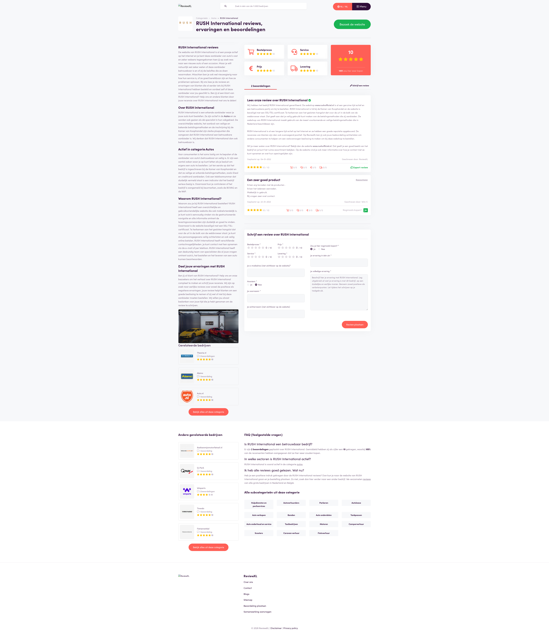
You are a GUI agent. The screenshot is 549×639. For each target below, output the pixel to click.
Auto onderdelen (324, 515)
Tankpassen (356, 515)
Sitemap (248, 599)
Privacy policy (290, 628)
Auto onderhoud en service (258, 524)
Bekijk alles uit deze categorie (208, 411)
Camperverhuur (356, 524)
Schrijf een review (360, 85)
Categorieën (202, 18)
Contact (248, 587)
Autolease (356, 502)
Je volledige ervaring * (320, 271)
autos (300, 464)
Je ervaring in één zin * (321, 255)
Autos (213, 18)
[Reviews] (185, 6)
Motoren (324, 524)
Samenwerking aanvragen (257, 611)
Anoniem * (252, 281)
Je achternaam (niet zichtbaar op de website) (268, 306)
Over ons (248, 581)
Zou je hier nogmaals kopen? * (324, 245)
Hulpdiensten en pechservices (258, 504)
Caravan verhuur (291, 533)
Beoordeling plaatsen (255, 605)
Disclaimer (276, 628)
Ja (251, 284)
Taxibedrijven (291, 524)
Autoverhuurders (291, 502)
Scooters (259, 533)
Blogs (246, 593)
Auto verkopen (259, 515)
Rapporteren (362, 179)
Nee (260, 284)
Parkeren (323, 502)
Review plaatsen (354, 324)
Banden (291, 515)
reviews (367, 479)
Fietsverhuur (324, 533)
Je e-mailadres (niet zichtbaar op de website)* (269, 265)
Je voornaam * (254, 291)
